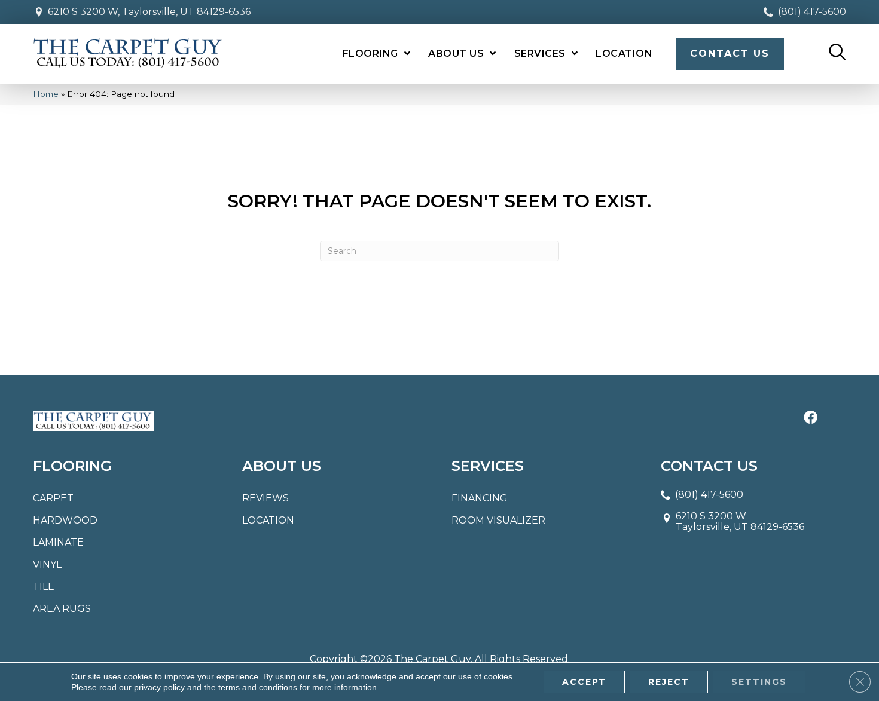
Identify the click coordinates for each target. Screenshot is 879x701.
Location (268, 520)
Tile (43, 586)
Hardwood (65, 520)
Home (46, 94)
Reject (668, 681)
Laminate (58, 542)
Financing (479, 498)
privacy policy (159, 687)
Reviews (265, 498)
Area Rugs (62, 608)
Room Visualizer (498, 520)
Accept (584, 681)
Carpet (53, 498)
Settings (759, 681)
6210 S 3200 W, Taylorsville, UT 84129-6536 (149, 11)
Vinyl (47, 564)
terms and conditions (257, 687)
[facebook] (810, 418)
